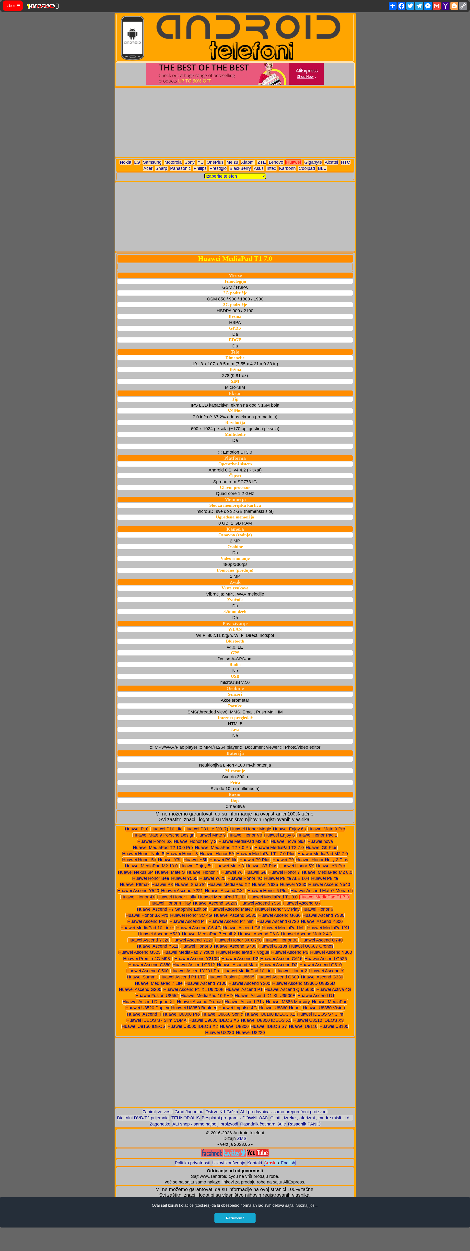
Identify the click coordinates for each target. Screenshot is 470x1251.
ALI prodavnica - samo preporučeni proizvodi (284, 1111)
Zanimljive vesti (157, 1111)
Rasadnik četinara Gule (263, 1124)
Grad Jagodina (189, 1111)
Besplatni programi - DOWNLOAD (235, 1117)
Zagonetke (160, 1124)
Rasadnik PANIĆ (304, 1124)
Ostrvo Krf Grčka (221, 1111)
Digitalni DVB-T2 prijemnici (143, 1117)
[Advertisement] (235, 122)
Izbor (12, 5)
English (288, 1162)
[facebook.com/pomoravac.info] (212, 1155)
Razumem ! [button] (235, 1218)
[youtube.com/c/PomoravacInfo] (258, 1155)
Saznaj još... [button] (306, 1205)
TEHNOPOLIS (185, 1117)
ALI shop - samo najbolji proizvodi (205, 1124)
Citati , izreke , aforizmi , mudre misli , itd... (311, 1117)
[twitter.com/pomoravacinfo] (235, 1155)
